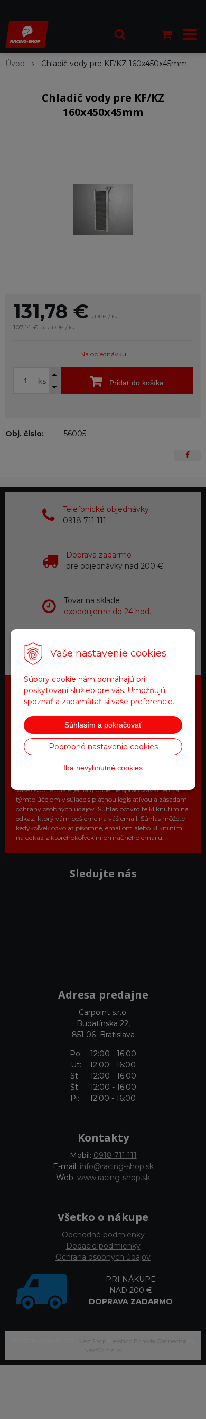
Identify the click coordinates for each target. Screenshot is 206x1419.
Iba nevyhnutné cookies (103, 768)
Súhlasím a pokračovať (103, 725)
